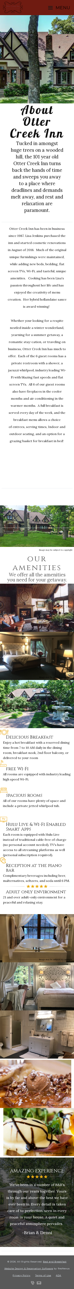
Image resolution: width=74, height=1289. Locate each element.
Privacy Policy (21, 1275)
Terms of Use (43, 1275)
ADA (58, 1275)
